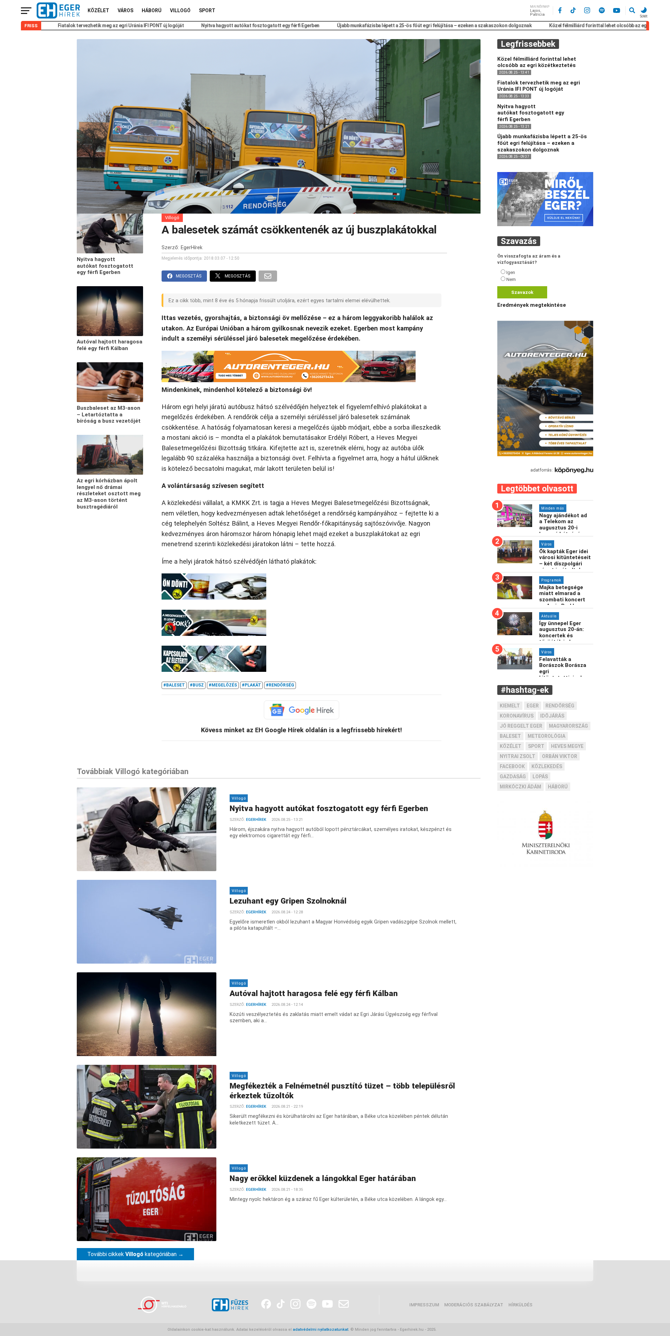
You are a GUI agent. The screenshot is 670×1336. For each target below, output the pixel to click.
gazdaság (513, 777)
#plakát (251, 685)
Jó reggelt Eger (521, 726)
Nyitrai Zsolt (517, 756)
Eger (533, 706)
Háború (152, 10)
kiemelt (510, 706)
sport (536, 746)
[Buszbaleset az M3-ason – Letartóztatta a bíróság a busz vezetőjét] (110, 400)
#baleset (174, 685)
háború (558, 787)
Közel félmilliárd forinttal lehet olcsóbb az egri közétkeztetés (565, 25)
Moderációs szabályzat (473, 1304)
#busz (197, 685)
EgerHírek (191, 248)
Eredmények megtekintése (531, 305)
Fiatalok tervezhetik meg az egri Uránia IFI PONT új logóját (69, 25)
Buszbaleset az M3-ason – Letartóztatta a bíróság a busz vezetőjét (109, 414)
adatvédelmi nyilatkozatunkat (320, 1329)
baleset (510, 736)
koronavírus (517, 716)
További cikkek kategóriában (135, 1254)
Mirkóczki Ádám (520, 787)
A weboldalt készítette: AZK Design (470, 1329)
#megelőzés (223, 685)
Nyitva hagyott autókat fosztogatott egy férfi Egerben (209, 25)
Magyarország (568, 726)
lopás (540, 777)
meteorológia (546, 736)
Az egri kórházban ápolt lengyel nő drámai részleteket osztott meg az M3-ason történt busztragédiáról (109, 493)
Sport (207, 10)
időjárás (552, 716)
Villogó (180, 10)
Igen (510, 272)
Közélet (98, 10)
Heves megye (567, 746)
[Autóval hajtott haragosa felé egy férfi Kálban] (110, 334)
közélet (510, 746)
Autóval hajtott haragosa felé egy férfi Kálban (109, 345)
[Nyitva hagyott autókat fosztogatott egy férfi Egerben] (110, 251)
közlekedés (546, 767)
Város (125, 10)
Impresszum (424, 1304)
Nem (511, 279)
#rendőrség (280, 685)
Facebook (512, 767)
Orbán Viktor (559, 756)
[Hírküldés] (545, 224)
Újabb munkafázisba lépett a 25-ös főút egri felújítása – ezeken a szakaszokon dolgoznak (382, 25)
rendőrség (559, 706)
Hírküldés (520, 1304)
